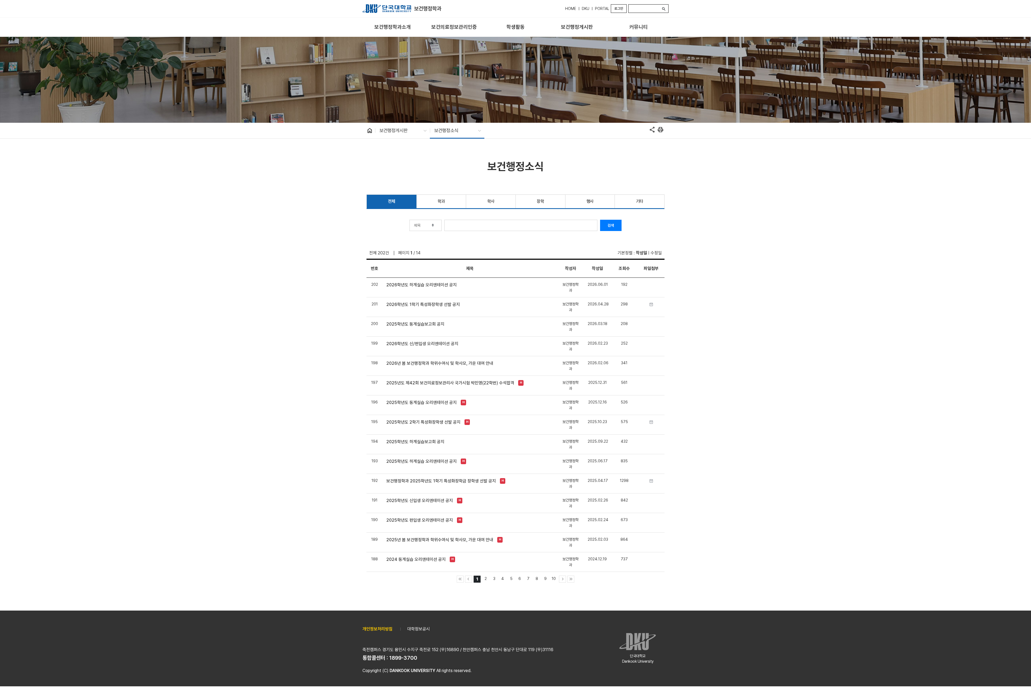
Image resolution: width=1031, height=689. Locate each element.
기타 (639, 201)
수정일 (656, 252)
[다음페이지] (562, 579)
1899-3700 (403, 658)
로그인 (618, 8)
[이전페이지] (468, 579)
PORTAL (602, 8)
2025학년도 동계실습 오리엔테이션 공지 (421, 402)
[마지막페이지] (570, 579)
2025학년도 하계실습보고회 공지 (415, 441)
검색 (611, 225)
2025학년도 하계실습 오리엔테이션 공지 (421, 461)
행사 (590, 201)
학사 (491, 201)
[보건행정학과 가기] (386, 8)
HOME (570, 8)
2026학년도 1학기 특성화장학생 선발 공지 (423, 304)
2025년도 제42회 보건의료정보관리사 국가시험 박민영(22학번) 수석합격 (450, 382)
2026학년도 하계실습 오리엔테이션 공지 (421, 284)
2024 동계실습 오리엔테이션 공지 (416, 559)
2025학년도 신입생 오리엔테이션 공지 (419, 500)
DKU (585, 8)
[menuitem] (392, 27)
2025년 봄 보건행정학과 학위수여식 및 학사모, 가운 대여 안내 (439, 539)
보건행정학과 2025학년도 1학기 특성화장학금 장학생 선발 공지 (441, 481)
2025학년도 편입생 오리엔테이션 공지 (419, 520)
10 (554, 578)
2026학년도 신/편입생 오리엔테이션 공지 (422, 343)
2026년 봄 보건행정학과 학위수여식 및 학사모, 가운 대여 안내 (439, 363)
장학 (540, 201)
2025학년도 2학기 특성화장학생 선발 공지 (423, 422)
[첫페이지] (460, 579)
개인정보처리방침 (377, 629)
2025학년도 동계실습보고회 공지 (415, 324)
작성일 (641, 252)
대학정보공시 (418, 629)
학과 (441, 201)
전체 (391, 201)
